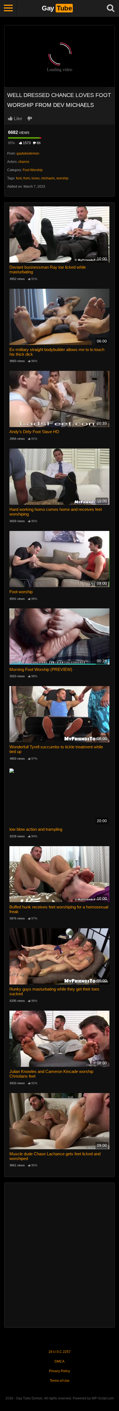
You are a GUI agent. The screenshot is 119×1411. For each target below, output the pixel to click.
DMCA (59, 1361)
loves (36, 178)
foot (19, 178)
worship (62, 178)
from (26, 178)
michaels (48, 178)
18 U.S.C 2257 (59, 1352)
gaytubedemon (28, 153)
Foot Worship (33, 170)
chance (23, 162)
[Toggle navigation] (8, 8)
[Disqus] (59, 1254)
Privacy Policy (59, 1371)
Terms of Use (59, 1381)
